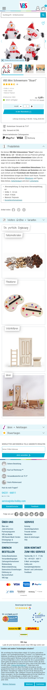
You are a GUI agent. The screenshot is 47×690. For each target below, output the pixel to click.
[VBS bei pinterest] (26, 514)
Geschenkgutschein (31, 529)
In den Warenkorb (22, 112)
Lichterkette (34, 181)
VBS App (5, 578)
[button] (3, 41)
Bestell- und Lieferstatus (33, 569)
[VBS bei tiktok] (36, 514)
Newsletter (28, 534)
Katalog (27, 526)
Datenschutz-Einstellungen (11, 569)
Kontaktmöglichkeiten (32, 567)
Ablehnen (29, 684)
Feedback (34, 506)
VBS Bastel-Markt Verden (11, 537)
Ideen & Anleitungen (31, 537)
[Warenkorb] (43, 8)
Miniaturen (29, 178)
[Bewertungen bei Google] (23, 607)
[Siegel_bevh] (10, 619)
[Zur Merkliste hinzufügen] (43, 23)
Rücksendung (7, 564)
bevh (10, 614)
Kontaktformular (12, 506)
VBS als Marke (7, 534)
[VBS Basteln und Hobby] (23, 5)
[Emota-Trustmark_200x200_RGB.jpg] (38, 617)
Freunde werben (30, 532)
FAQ (25, 540)
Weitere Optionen (9, 684)
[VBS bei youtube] (31, 514)
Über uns (5, 526)
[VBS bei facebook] (16, 514)
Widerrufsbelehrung (9, 567)
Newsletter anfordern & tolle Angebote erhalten (23, 444)
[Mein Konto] (38, 8)
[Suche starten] (43, 15)
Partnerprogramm (8, 532)
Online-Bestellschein (9, 556)
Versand (41, 100)
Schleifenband (16, 181)
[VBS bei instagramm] (21, 514)
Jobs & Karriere (7, 529)
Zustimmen (40, 684)
